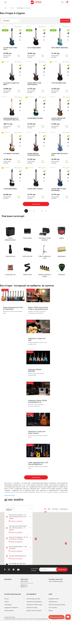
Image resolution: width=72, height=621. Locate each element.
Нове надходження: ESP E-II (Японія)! (13, 308)
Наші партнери (53, 607)
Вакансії (51, 610)
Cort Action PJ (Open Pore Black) (11, 83)
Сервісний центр (53, 601)
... (38, 210)
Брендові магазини (54, 598)
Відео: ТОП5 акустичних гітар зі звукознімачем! (38, 308)
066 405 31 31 (24, 587)
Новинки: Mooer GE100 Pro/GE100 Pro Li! (37, 401)
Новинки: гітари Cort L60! (37, 339)
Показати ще (36, 204)
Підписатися (62, 569)
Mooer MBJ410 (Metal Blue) (59, 47)
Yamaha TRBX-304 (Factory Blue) (59, 154)
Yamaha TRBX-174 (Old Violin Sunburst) (34, 83)
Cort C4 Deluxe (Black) (34, 47)
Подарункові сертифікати (11, 607)
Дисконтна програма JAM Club (57, 604)
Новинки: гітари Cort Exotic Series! (37, 432)
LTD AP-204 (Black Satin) (58, 83)
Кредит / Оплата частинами (34, 610)
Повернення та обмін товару (34, 604)
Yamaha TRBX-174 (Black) (35, 189)
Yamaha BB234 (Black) (10, 189)
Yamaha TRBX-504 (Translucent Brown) (33, 154)
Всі (45, 509)
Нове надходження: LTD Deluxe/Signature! (38, 463)
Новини (6, 601)
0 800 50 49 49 (24, 581)
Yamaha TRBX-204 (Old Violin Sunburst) (58, 119)
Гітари (11, 8)
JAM (5, 8)
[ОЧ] (20, 30)
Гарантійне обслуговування (34, 601)
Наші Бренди (7, 604)
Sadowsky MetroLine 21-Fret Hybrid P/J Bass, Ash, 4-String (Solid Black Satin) (11, 119)
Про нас (6, 598)
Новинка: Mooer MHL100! (34, 370)
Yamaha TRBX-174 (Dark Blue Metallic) (58, 189)
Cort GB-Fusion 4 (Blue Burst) (10, 48)
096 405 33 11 (24, 585)
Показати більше (9, 495)
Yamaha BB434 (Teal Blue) (35, 118)
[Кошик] (18, 56)
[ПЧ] (20, 33)
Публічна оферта (9, 610)
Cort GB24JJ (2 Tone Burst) (11, 153)
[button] (62, 2)
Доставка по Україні (32, 607)
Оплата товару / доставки (33, 598)
